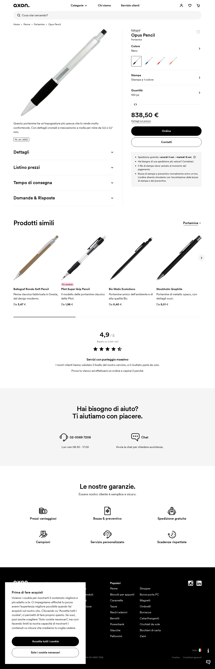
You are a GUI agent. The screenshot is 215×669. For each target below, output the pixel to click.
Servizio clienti (130, 5)
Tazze (113, 606)
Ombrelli (145, 606)
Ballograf (135, 30)
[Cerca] (17, 15)
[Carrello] (198, 5)
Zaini (143, 636)
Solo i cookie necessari (45, 652)
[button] (166, 48)
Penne (27, 24)
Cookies (176, 657)
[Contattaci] (208, 651)
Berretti (114, 618)
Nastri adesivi (118, 612)
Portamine (39, 24)
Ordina (166, 131)
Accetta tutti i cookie (45, 641)
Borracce (145, 612)
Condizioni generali (192, 657)
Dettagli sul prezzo (141, 121)
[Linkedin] (199, 584)
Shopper (145, 588)
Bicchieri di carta (150, 630)
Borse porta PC (149, 594)
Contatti (166, 142)
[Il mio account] (181, 5)
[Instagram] (190, 584)
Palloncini (116, 636)
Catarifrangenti (149, 618)
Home (16, 24)
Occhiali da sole (150, 624)
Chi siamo (104, 5)
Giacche (115, 630)
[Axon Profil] (21, 5)
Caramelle (116, 600)
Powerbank (117, 624)
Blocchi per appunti (122, 594)
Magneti (145, 600)
